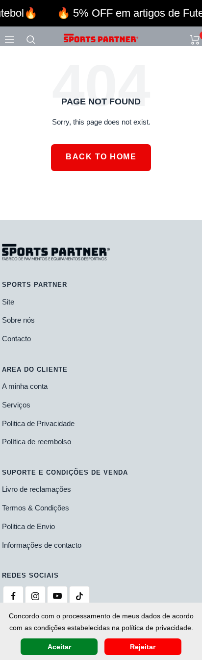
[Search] (30, 39)
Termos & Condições (35, 508)
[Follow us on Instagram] (35, 596)
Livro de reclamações (36, 489)
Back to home (101, 156)
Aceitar (59, 647)
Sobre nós (18, 320)
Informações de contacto (41, 545)
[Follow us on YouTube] (57, 596)
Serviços (16, 405)
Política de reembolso (36, 441)
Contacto (16, 338)
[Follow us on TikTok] (79, 596)
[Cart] (195, 40)
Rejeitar (142, 647)
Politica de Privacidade (38, 423)
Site (8, 302)
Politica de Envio (28, 526)
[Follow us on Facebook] (13, 596)
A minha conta (25, 386)
